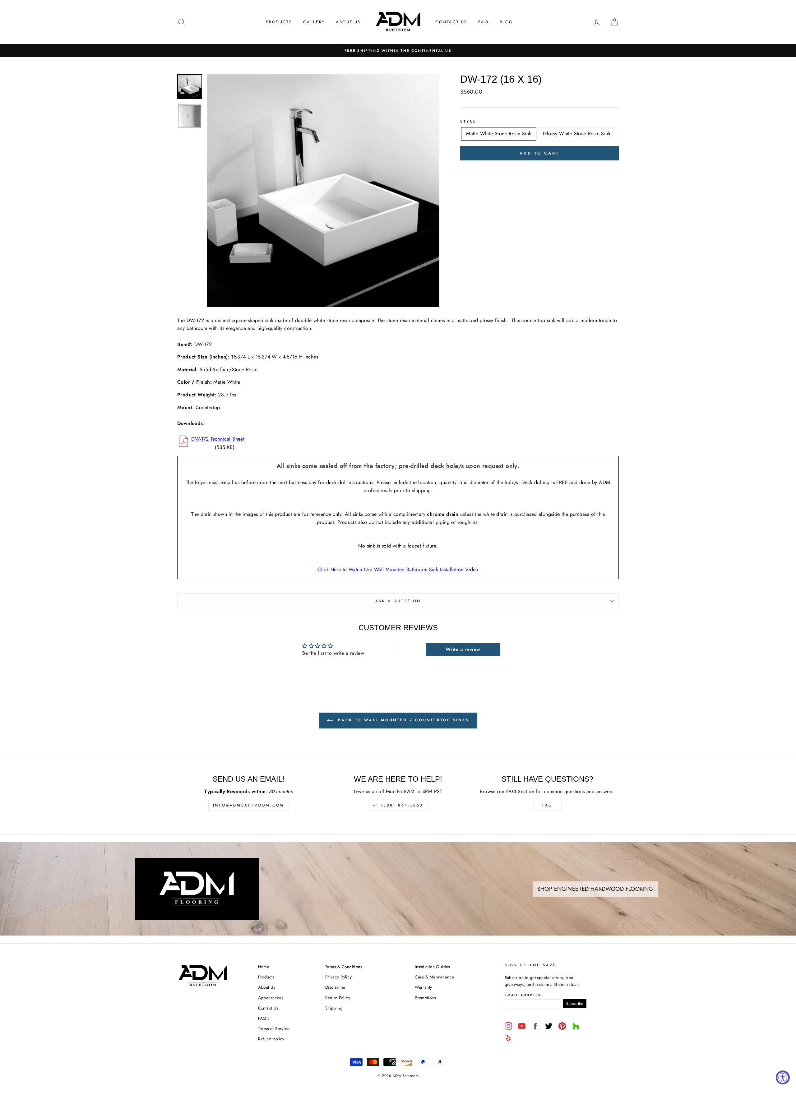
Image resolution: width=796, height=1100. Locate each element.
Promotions (425, 998)
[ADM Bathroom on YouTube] (521, 1026)
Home (264, 967)
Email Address (523, 995)
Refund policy (271, 1039)
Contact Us (451, 22)
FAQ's (263, 1018)
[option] (398, 50)
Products (279, 22)
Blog (506, 22)
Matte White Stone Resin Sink (498, 133)
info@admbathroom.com (248, 805)
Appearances (270, 998)
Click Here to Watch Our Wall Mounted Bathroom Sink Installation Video (398, 569)
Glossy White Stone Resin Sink (576, 133)
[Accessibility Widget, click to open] (783, 1077)
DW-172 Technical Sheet (217, 438)
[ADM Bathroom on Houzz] (576, 1026)
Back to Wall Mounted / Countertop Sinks (402, 720)
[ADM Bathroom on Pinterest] (562, 1026)
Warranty (423, 987)
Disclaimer (335, 987)
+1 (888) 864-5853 (398, 805)
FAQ (483, 22)
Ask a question (398, 601)
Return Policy (337, 998)
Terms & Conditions (343, 967)
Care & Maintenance (434, 977)
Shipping (334, 1008)
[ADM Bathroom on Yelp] (508, 1038)
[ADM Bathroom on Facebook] (535, 1026)
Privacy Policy (338, 977)
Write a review (463, 649)
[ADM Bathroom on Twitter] (549, 1026)
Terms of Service (273, 1028)
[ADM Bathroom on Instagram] (508, 1026)
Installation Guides (432, 967)
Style (468, 121)
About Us (348, 22)
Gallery (314, 22)
